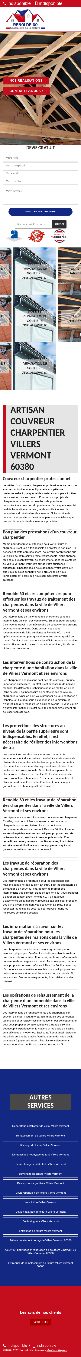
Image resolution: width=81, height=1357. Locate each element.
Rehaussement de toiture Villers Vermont (40, 1135)
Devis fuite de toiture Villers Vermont (40, 1173)
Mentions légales (57, 1350)
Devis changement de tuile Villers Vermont (40, 1164)
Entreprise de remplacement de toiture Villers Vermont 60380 (40, 1264)
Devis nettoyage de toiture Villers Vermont (41, 1211)
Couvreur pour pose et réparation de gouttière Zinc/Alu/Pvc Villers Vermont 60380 (40, 1251)
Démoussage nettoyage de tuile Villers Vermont (40, 1154)
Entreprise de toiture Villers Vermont (40, 1230)
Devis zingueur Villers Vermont (40, 1221)
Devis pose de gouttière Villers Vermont (40, 1183)
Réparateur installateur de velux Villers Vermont (40, 1125)
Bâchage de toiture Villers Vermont (40, 1145)
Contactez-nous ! (26, 91)
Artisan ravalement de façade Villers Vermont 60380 (41, 1240)
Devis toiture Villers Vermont (40, 1202)
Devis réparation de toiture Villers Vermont (40, 1192)
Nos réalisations (26, 80)
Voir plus (40, 1322)
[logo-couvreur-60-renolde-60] (25, 19)
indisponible (19, 3)
